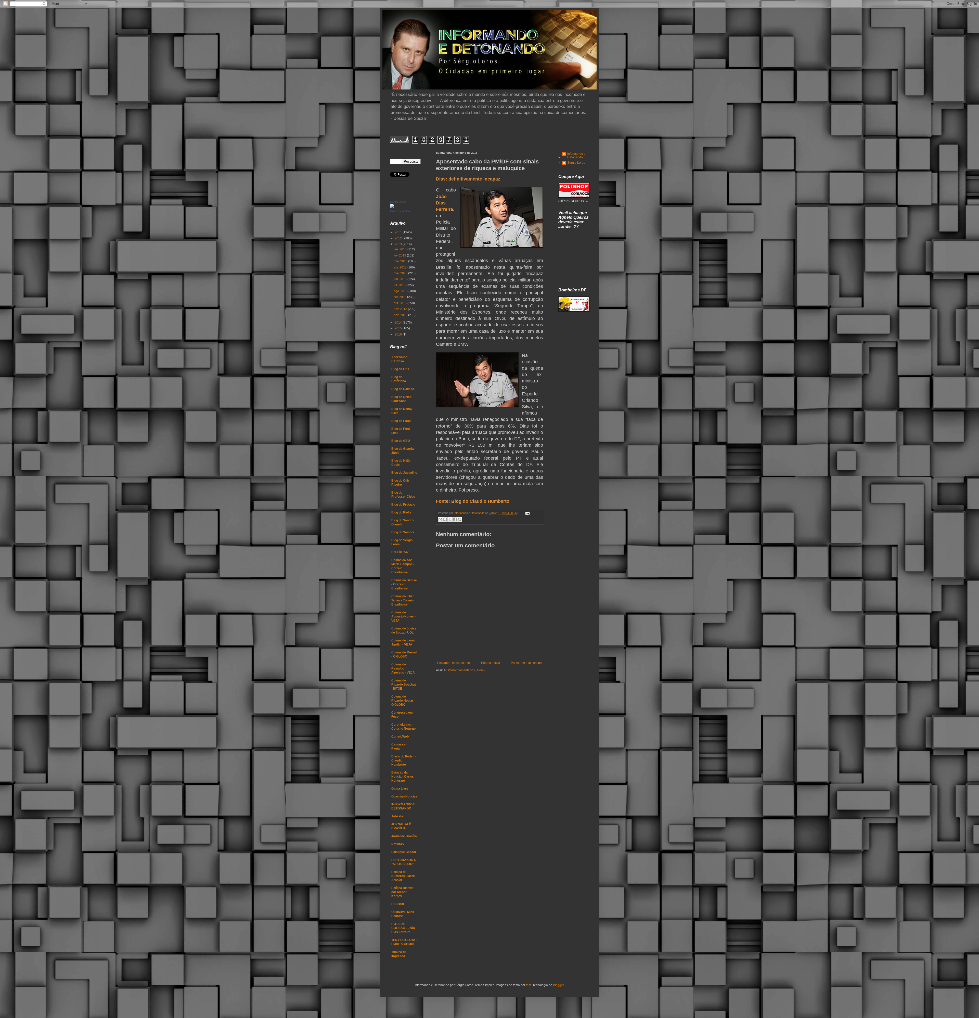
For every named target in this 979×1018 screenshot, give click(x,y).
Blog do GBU (400, 441)
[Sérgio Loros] (392, 207)
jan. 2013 (400, 249)
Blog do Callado (402, 389)
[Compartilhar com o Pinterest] (459, 519)
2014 (399, 322)
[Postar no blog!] (445, 519)
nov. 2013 (401, 309)
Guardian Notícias (404, 796)
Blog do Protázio (403, 504)
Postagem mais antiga (526, 663)
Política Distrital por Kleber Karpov (402, 892)
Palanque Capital (403, 852)
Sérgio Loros (398, 201)
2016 (399, 334)
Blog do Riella (401, 512)
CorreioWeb (400, 736)
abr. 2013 (400, 267)
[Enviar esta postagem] (527, 512)
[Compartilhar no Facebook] (454, 519)
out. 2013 (400, 303)
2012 (399, 238)
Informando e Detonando (576, 155)
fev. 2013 (400, 255)
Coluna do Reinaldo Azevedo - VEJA (403, 668)
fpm (528, 985)
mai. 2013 (401, 273)
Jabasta (397, 816)
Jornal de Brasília (404, 836)
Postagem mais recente (453, 663)
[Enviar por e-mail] (440, 519)
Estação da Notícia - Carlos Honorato (402, 776)
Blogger (558, 985)
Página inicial (490, 663)
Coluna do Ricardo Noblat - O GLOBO (403, 700)
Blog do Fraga (401, 421)
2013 (399, 244)
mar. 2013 (401, 261)
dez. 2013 (401, 315)
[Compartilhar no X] (450, 519)
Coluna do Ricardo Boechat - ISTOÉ (403, 684)
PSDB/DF (398, 904)
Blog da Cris (400, 369)
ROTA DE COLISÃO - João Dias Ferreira (403, 928)
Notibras (397, 844)
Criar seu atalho (400, 211)
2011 (399, 232)
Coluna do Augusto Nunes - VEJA (403, 616)
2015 (399, 328)
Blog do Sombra (403, 532)
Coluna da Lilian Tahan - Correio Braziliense (402, 600)
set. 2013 (400, 297)
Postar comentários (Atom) (466, 670)
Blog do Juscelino (404, 472)
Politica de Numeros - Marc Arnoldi (403, 876)
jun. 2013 (400, 279)
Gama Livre (399, 788)
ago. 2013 (401, 291)
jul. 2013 (400, 285)
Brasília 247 (400, 552)
